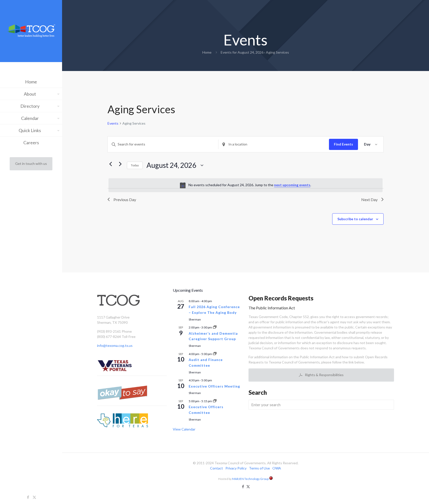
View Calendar (184, 429)
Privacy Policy (236, 468)
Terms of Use (259, 468)
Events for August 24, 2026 (242, 52)
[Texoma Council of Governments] (31, 31)
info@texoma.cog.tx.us (115, 345)
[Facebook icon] (28, 497)
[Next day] (120, 164)
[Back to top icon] (405, 494)
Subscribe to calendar (355, 219)
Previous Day (124, 199)
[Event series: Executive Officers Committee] (214, 401)
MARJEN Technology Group (250, 478)
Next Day (369, 199)
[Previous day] (110, 164)
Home (207, 52)
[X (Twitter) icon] (34, 497)
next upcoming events (292, 185)
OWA (276, 468)
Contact (216, 468)
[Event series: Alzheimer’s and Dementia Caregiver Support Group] (214, 327)
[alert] (245, 185)
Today (135, 165)
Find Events (343, 144)
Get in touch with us (31, 163)
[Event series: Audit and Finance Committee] (214, 354)
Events (112, 123)
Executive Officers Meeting (214, 386)
